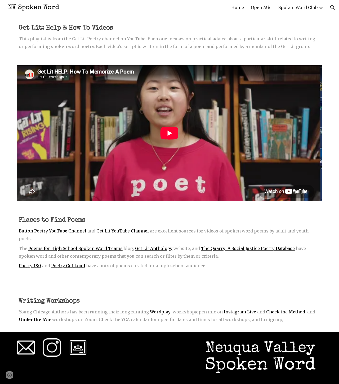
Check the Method (285, 311)
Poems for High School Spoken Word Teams (75, 248)
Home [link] (237, 7)
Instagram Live (240, 311)
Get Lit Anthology (153, 248)
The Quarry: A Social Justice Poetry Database (248, 248)
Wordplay (160, 311)
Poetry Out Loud (68, 265)
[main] (169, 37)
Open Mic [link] (261, 7)
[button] (332, 7)
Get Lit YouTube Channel (122, 231)
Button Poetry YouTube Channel (52, 231)
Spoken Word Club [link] (298, 7)
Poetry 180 (30, 265)
